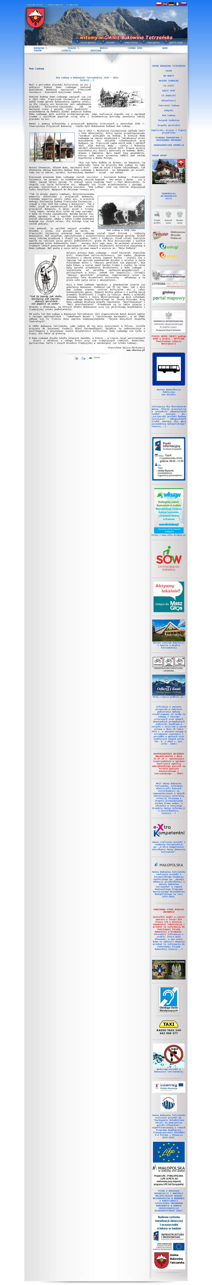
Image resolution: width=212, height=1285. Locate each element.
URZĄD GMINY (159, 155)
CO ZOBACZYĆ (168, 95)
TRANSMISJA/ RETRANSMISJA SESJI (169, 196)
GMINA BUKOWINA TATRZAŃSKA (168, 66)
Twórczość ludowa (168, 105)
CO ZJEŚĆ (168, 85)
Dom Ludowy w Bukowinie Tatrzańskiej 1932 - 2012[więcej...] (87, 78)
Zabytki (168, 110)
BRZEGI (104, 48)
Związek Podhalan (168, 120)
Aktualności (168, 100)
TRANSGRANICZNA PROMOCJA (169, 145)
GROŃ (164, 48)
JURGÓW (38, 50)
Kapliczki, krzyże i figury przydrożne (169, 131)
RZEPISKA (96, 50)
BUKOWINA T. (41, 48)
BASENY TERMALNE (169, 81)
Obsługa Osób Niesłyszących (169, 1009)
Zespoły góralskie (169, 125)
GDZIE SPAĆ (168, 90)
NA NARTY (168, 76)
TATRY (168, 71)
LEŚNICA (66, 50)
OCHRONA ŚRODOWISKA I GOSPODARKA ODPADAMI (169, 138)
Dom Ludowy (168, 115)
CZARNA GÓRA (135, 48)
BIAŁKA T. (74, 48)
